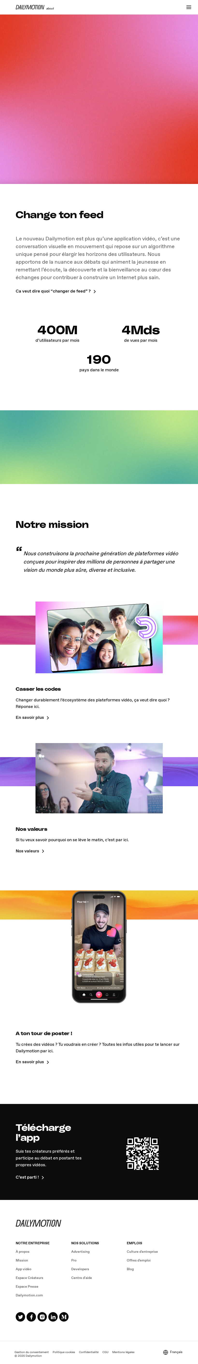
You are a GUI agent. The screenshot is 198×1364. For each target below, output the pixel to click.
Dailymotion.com (29, 1295)
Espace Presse (27, 1287)
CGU (105, 1352)
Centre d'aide (81, 1278)
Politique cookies (64, 1352)
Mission (22, 1260)
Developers (80, 1269)
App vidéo (23, 1269)
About (50, 8)
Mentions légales (123, 1352)
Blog (130, 1269)
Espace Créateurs (29, 1278)
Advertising (80, 1252)
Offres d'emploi (139, 1260)
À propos (22, 1252)
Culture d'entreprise (142, 1252)
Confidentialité (89, 1352)
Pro (74, 1260)
